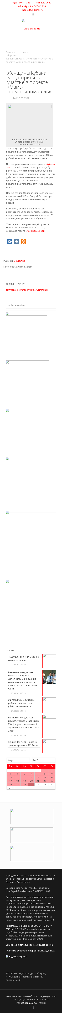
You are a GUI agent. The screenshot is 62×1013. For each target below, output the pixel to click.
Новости (26, 52)
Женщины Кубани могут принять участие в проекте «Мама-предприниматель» (29, 60)
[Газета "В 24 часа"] (31, 28)
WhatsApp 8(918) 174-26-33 (32, 6)
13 (31, 777)
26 (24, 784)
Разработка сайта (27, 1002)
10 (10, 777)
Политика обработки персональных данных (30, 950)
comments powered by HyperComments (27, 289)
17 (10, 780)
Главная (10, 52)
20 (31, 780)
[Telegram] (30, 14)
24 (10, 784)
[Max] (37, 14)
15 (45, 777)
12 (24, 777)
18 (17, 780)
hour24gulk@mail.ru (32, 9)
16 (52, 777)
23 (52, 780)
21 (38, 780)
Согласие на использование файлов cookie (29, 944)
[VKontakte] (25, 14)
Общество (11, 55)
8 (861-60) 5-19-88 (21, 2)
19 (24, 780)
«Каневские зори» (36, 230)
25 (17, 784)
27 (31, 784)
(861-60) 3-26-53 (43, 2)
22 (45, 780)
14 (38, 777)
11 (17, 777)
